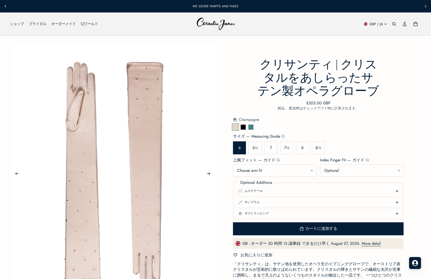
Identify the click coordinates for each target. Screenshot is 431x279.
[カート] (415, 23)
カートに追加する (321, 228)
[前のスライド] (5, 6)
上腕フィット (254, 160)
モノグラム (252, 202)
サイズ (256, 136)
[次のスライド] (425, 6)
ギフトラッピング (257, 213)
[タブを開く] (415, 263)
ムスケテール (254, 191)
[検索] (394, 23)
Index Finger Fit (342, 160)
